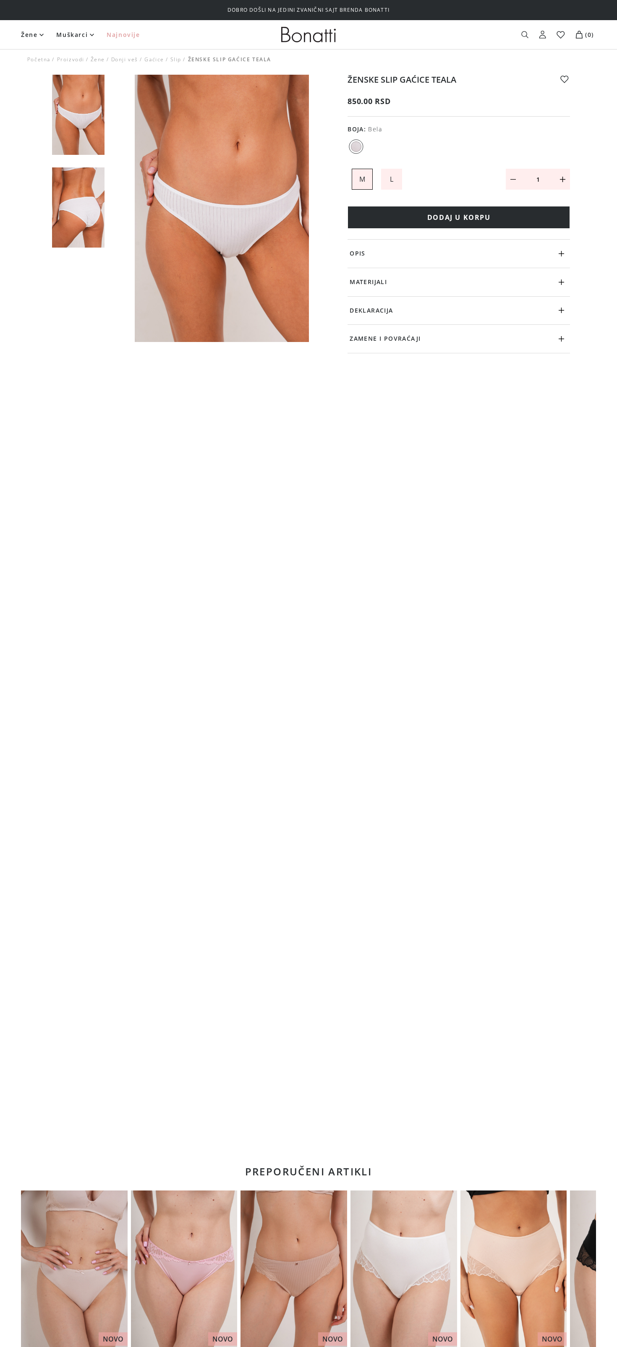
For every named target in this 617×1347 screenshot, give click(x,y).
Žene (29, 35)
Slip (175, 59)
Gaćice (154, 59)
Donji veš (124, 59)
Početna (38, 59)
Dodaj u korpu (459, 217)
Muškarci (72, 35)
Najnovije (123, 35)
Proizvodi (70, 59)
